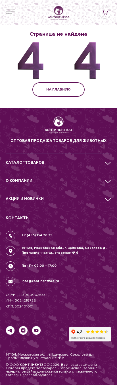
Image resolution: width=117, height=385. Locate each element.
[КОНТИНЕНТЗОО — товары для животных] (58, 13)
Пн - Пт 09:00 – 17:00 (39, 266)
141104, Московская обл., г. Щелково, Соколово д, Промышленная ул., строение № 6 (64, 250)
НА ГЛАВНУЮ (58, 89)
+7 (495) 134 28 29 (37, 235)
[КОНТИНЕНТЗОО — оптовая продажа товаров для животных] (58, 127)
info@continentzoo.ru (40, 281)
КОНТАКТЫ (18, 218)
